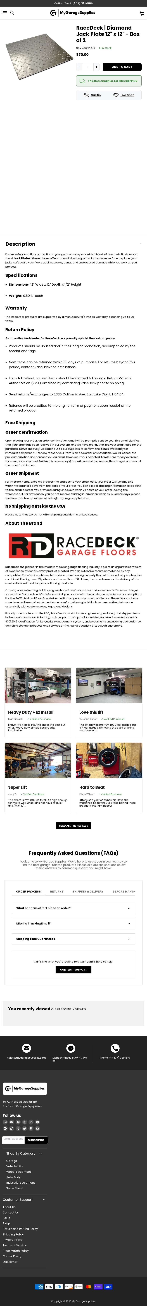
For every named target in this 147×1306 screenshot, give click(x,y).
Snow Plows (14, 1188)
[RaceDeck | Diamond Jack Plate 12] (16, 240)
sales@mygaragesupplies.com (26, 1058)
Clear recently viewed (68, 1009)
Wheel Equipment (18, 1172)
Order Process (28, 891)
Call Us (96, 95)
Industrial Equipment (20, 1183)
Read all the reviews (73, 826)
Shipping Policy (13, 1234)
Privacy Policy (12, 1240)
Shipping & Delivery (88, 891)
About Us (9, 1207)
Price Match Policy (16, 1251)
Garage (11, 1161)
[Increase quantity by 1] (96, 67)
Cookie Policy (12, 1256)
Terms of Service (15, 1245)
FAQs (6, 1218)
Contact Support (73, 969)
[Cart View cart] (142, 13)
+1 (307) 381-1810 (119, 1058)
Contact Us (11, 1212)
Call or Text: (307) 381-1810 (73, 3)
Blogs (6, 1223)
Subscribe (36, 1140)
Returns (56, 891)
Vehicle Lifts (14, 1166)
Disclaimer (10, 1262)
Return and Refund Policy (20, 1229)
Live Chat (127, 95)
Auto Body (13, 1177)
